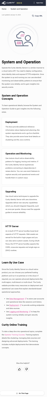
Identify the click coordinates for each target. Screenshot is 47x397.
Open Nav (39, 3)
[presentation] (12, 3)
